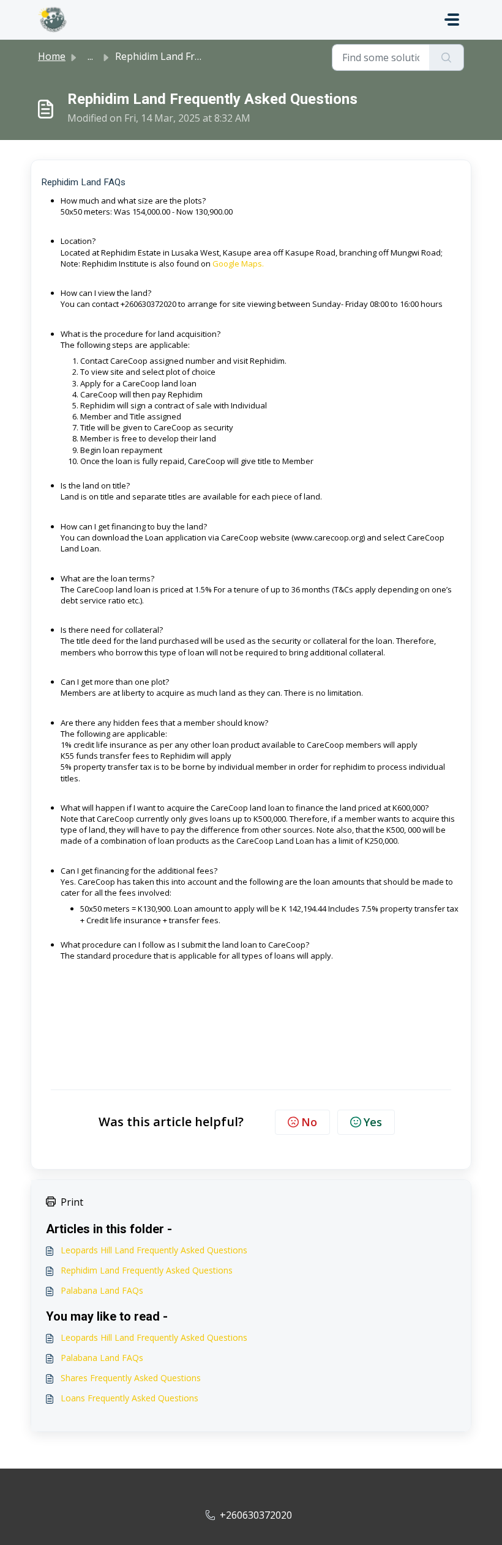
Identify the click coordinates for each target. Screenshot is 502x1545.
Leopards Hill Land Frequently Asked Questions (154, 1250)
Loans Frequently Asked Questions (129, 1398)
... (90, 56)
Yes (373, 1122)
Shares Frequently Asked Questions (131, 1378)
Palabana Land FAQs (102, 1290)
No (309, 1122)
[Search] (446, 57)
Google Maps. (238, 263)
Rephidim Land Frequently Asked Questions (147, 1270)
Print (72, 1202)
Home (52, 56)
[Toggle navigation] (452, 20)
